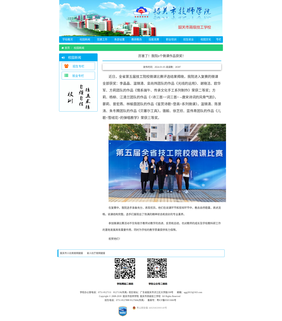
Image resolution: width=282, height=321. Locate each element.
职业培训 (171, 39)
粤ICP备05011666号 (166, 300)
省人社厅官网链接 (96, 253)
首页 (67, 48)
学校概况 (67, 39)
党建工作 (102, 39)
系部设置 (119, 39)
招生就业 (188, 39)
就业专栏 (77, 76)
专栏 (218, 39)
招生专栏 (78, 66)
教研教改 (136, 39)
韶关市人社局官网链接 (71, 253)
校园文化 (206, 39)
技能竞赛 (154, 39)
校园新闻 (85, 39)
